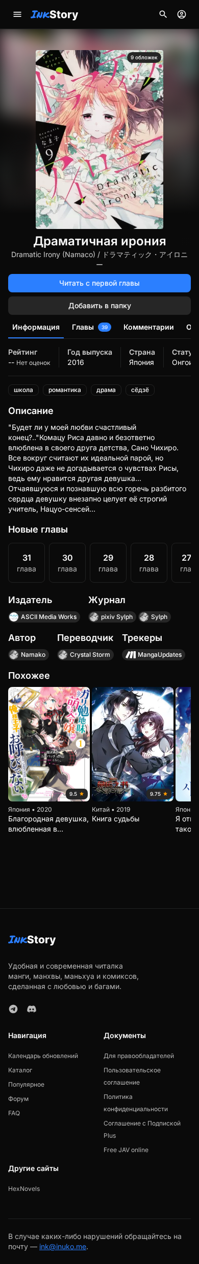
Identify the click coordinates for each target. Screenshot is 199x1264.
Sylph (159, 616)
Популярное (26, 1084)
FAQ (14, 1113)
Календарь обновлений (43, 1056)
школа (23, 390)
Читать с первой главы (99, 283)
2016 (75, 362)
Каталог (20, 1070)
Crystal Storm (90, 654)
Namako (33, 654)
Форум (18, 1098)
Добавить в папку (99, 305)
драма (106, 390)
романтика (64, 390)
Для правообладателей (139, 1056)
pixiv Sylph (117, 616)
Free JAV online (126, 1150)
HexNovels (24, 1188)
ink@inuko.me (62, 1246)
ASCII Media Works (49, 616)
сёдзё (140, 390)
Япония (141, 362)
